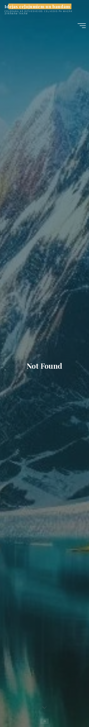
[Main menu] (82, 25)
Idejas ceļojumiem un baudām (37, 6)
